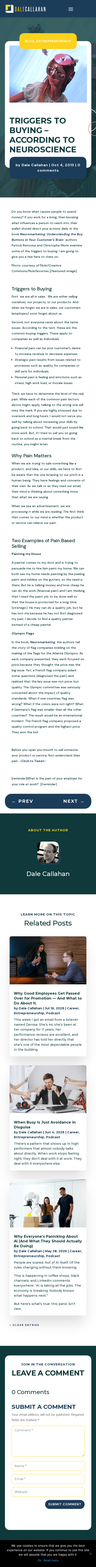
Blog (30, 41)
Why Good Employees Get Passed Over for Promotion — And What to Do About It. (48, 998)
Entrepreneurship (53, 41)
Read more (51, 1560)
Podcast (53, 1013)
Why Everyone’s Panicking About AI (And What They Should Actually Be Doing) (48, 1241)
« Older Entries (24, 1325)
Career (73, 1008)
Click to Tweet (32, 761)
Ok (39, 1560)
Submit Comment (64, 1504)
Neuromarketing (42, 642)
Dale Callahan (35, 165)
